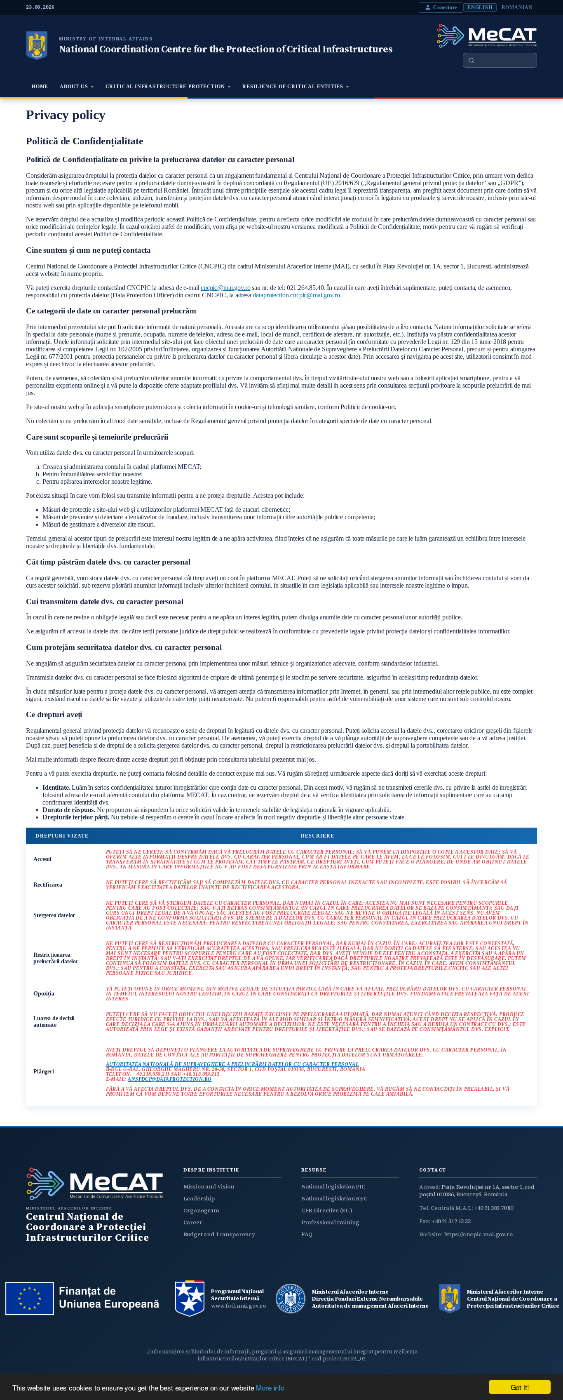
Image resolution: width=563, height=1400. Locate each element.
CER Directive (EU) (326, 1210)
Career (192, 1222)
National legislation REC (334, 1198)
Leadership (199, 1198)
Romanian (517, 7)
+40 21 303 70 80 (493, 1208)
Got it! (520, 1387)
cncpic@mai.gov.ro (225, 287)
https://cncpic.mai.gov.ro (478, 1234)
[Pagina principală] (36, 45)
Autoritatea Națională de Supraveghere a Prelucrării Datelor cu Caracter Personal (232, 1064)
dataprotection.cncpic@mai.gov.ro (296, 295)
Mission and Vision (208, 1187)
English (480, 7)
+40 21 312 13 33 (451, 1221)
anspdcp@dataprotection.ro (170, 1079)
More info (270, 1387)
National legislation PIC (333, 1187)
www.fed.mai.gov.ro (238, 1306)
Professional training (330, 1222)
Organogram (201, 1210)
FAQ (307, 1234)
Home (40, 86)
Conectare (445, 7)
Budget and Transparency (219, 1234)
